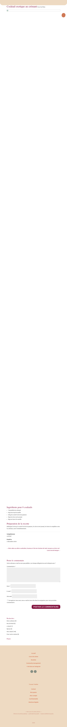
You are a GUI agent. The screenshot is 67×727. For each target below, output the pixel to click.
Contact (33, 689)
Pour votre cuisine (12, 634)
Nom (8, 586)
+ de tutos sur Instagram (33, 666)
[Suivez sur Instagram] (35, 671)
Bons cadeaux (11, 621)
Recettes (33, 660)
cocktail (9, 536)
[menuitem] (33, 2)
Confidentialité (33, 699)
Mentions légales (33, 702)
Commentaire (11, 566)
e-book (9, 626)
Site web (9, 596)
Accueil (33, 653)
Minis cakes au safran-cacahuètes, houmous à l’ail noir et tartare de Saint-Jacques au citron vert (33, 548)
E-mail (9, 591)
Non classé (10, 631)
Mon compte (33, 695)
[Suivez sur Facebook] (31, 671)
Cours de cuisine (33, 656)
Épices (8, 629)
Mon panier (33, 692)
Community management (33, 663)
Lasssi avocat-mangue (53, 550)
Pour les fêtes (41, 7)
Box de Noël (10, 623)
